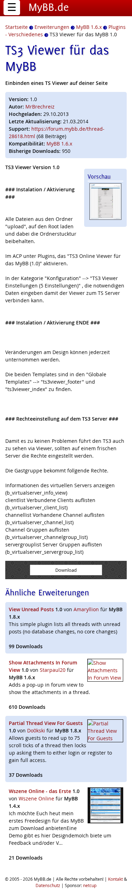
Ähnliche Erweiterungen (47, 592)
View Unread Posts (31, 609)
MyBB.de (49, 7)
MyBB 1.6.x (59, 143)
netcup (89, 885)
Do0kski (36, 730)
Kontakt (115, 879)
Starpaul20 (52, 670)
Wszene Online (36, 798)
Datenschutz (48, 885)
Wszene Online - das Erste (40, 791)
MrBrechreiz (40, 106)
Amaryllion (86, 609)
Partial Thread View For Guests (46, 723)
